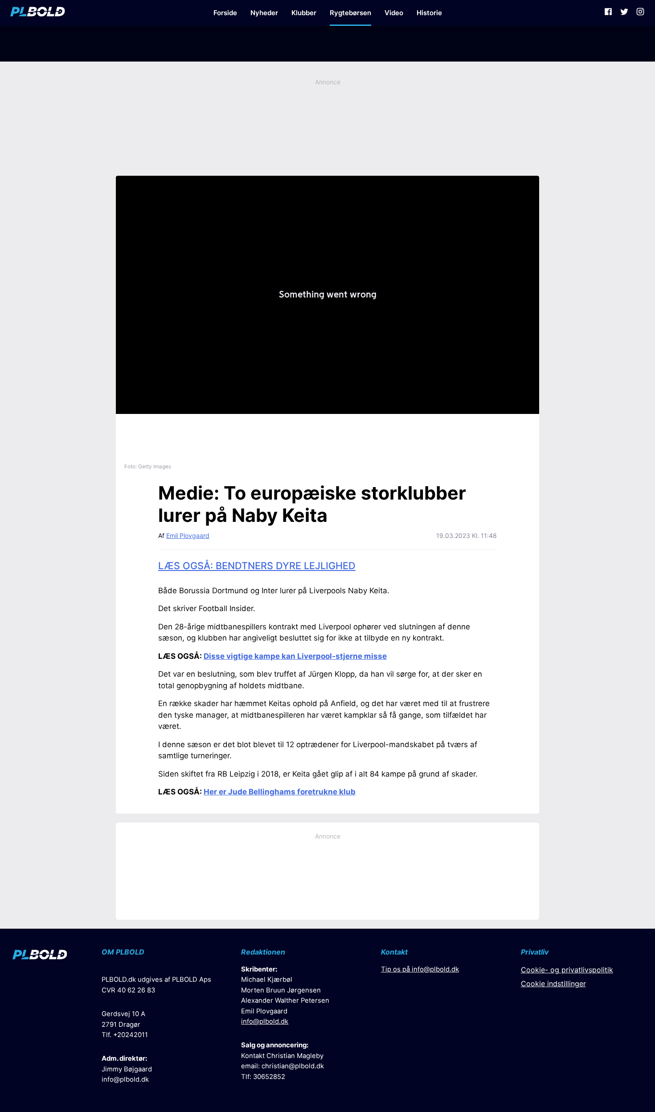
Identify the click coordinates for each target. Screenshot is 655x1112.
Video (394, 12)
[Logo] (37, 13)
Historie (429, 12)
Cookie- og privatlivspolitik (567, 969)
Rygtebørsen (350, 12)
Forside (225, 12)
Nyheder (264, 12)
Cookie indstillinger (553, 983)
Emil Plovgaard (187, 535)
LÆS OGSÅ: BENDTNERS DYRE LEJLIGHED (257, 565)
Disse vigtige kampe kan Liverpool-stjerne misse (295, 656)
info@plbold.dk (125, 1079)
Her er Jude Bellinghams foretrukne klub (280, 791)
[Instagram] (640, 13)
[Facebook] (608, 13)
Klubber (303, 12)
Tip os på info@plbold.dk (420, 969)
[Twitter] (624, 13)
